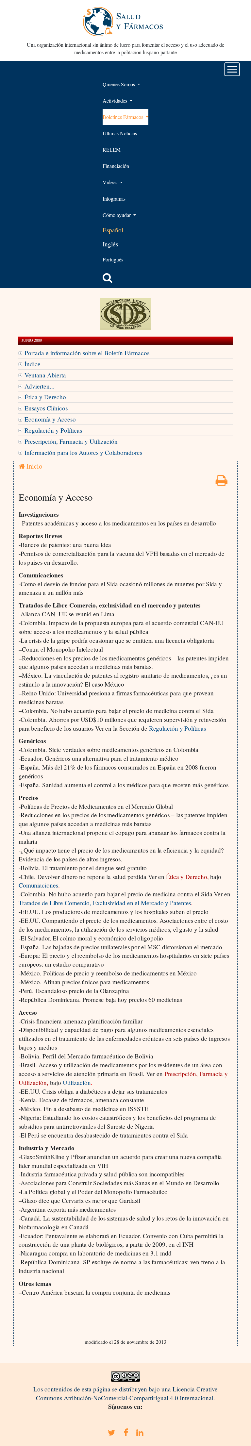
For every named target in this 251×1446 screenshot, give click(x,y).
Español (113, 230)
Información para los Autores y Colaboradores (83, 452)
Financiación (116, 165)
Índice (33, 364)
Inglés (110, 244)
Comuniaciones (38, 885)
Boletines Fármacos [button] (123, 116)
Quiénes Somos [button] (119, 84)
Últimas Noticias (120, 133)
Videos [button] (111, 182)
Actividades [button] (115, 100)
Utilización (77, 1082)
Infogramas (114, 198)
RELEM (112, 149)
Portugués (113, 259)
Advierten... (40, 386)
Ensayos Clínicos (46, 408)
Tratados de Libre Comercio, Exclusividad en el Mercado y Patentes (105, 903)
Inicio (33, 466)
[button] (107, 278)
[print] (221, 482)
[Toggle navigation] (232, 69)
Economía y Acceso (50, 419)
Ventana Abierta (45, 375)
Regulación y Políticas (53, 430)
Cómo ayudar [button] (117, 214)
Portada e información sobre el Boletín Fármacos (87, 353)
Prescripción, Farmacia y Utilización (71, 441)
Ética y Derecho (45, 397)
